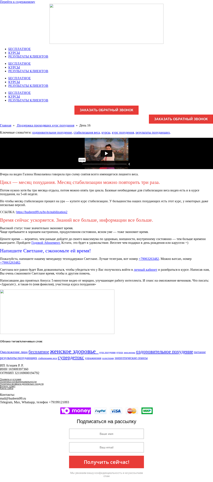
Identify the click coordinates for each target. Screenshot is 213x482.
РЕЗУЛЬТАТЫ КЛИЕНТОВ (28, 56)
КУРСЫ (14, 52)
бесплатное (38, 351)
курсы (106, 132)
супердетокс (71, 357)
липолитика (129, 352)
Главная (5, 125)
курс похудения (123, 132)
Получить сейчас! (106, 461)
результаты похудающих (153, 132)
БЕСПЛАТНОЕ (19, 49)
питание (200, 352)
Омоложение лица (14, 352)
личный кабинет (145, 269)
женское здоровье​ (74, 351)
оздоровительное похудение (52, 132)
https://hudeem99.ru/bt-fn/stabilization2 (41, 212)
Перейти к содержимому (17, 2)
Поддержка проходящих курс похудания (45, 125)
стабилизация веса (87, 132)
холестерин (108, 358)
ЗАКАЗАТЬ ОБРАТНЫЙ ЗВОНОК (106, 110)
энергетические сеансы (131, 358)
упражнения (93, 358)
